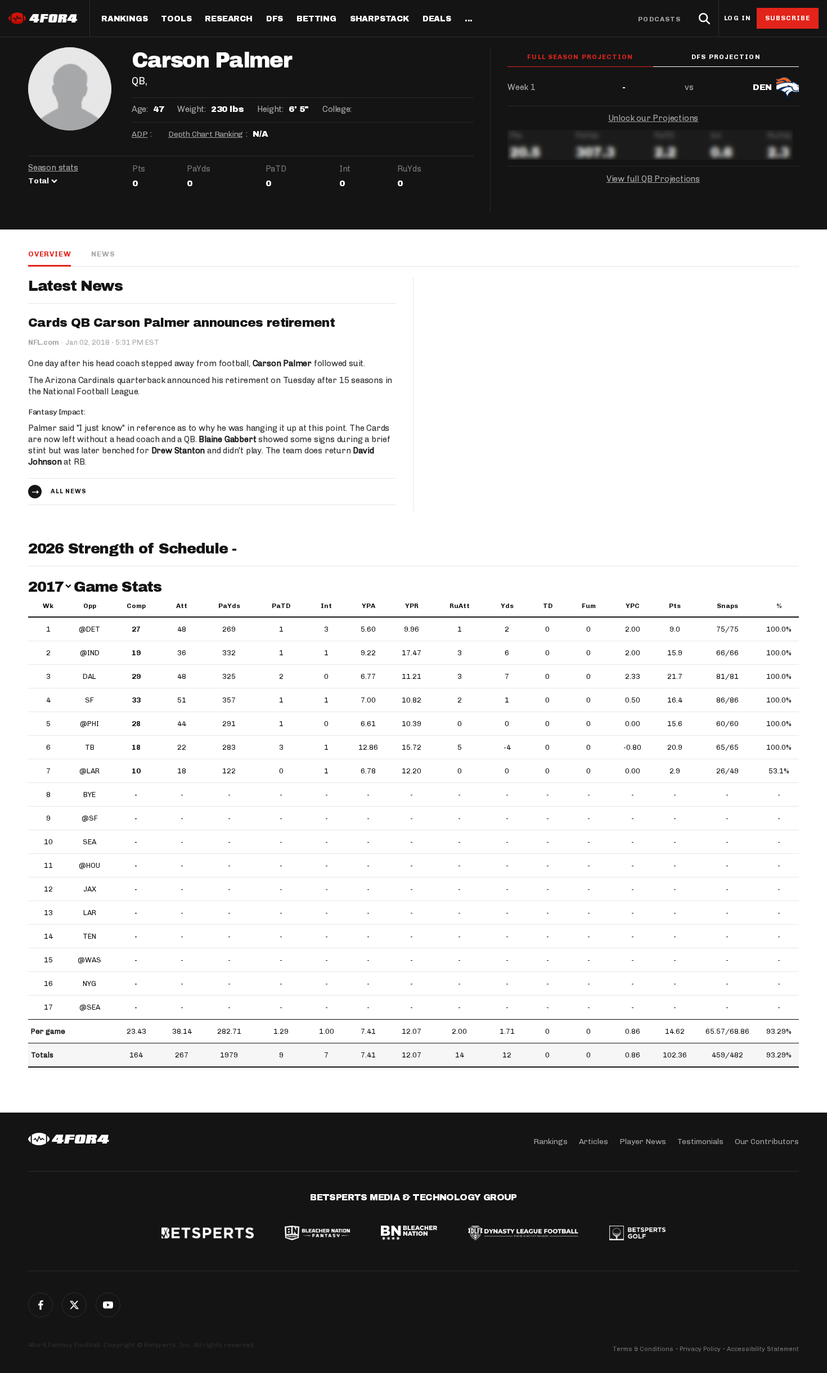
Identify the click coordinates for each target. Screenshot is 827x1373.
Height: (270, 109)
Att (181, 606)
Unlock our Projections (653, 118)
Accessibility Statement (763, 1349)
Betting (316, 19)
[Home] (68, 1139)
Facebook (40, 1305)
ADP (139, 134)
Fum (589, 606)
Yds (507, 606)
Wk (48, 606)
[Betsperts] (207, 1234)
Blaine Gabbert (227, 439)
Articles (593, 1141)
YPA (368, 606)
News (103, 254)
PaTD (281, 606)
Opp (89, 606)
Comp (136, 606)
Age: (139, 109)
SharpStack (379, 19)
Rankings (124, 19)
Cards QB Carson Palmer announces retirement (181, 323)
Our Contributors (767, 1141)
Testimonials (700, 1141)
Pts (675, 606)
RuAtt (460, 606)
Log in (737, 18)
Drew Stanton (178, 450)
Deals (437, 19)
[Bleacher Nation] (409, 1234)
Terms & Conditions (643, 1349)
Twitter (74, 1305)
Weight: (191, 109)
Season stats (53, 168)
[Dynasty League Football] (523, 1234)
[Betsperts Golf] (637, 1234)
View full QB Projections (653, 179)
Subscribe (788, 18)
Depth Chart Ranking (205, 134)
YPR (412, 606)
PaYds (229, 606)
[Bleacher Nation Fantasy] (317, 1234)
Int (326, 606)
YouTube (108, 1305)
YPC (633, 606)
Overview (49, 254)
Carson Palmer (282, 363)
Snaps (727, 606)
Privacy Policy (700, 1349)
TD (547, 606)
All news (69, 491)
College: (337, 109)
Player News (642, 1141)
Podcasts (659, 19)
